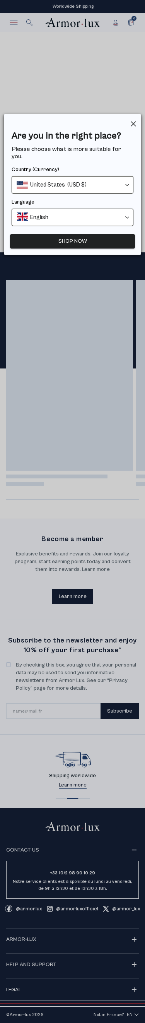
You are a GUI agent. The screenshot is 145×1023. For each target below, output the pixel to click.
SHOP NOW (72, 241)
